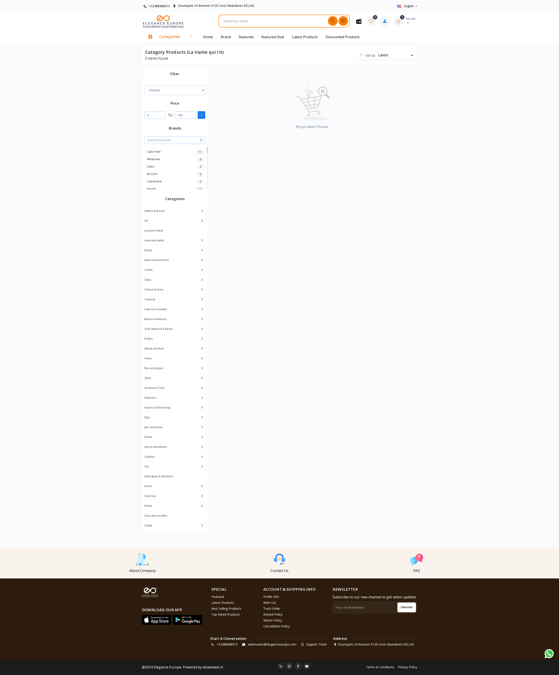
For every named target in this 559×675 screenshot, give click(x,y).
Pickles (148, 339)
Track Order (271, 608)
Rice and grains (153, 368)
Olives (148, 358)
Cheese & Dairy (153, 289)
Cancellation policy (276, 626)
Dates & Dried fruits (156, 260)
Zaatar (148, 525)
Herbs (148, 486)
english (409, 6)
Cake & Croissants (155, 309)
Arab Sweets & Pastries (158, 329)
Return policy (272, 620)
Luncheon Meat (153, 230)
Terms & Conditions (380, 667)
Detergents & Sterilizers (158, 476)
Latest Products (305, 37)
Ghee (147, 378)
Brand (226, 37)
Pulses (148, 250)
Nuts (147, 417)
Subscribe (407, 607)
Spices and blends (155, 447)
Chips (147, 280)
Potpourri (150, 398)
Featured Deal (272, 37)
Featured (246, 37)
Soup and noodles (155, 516)
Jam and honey (153, 427)
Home (208, 37)
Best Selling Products (226, 608)
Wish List (269, 603)
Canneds (149, 299)
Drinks (148, 437)
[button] (156, 620)
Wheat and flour (154, 348)
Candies (149, 457)
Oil (146, 221)
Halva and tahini (154, 240)
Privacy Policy (407, 667)
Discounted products (343, 37)
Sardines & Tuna (154, 388)
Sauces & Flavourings (157, 407)
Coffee (148, 270)
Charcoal (149, 496)
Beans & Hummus (155, 319)
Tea (146, 466)
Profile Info (271, 597)
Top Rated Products (225, 614)
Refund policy (273, 614)
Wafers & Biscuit (154, 211)
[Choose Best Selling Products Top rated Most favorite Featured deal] (174, 90)
